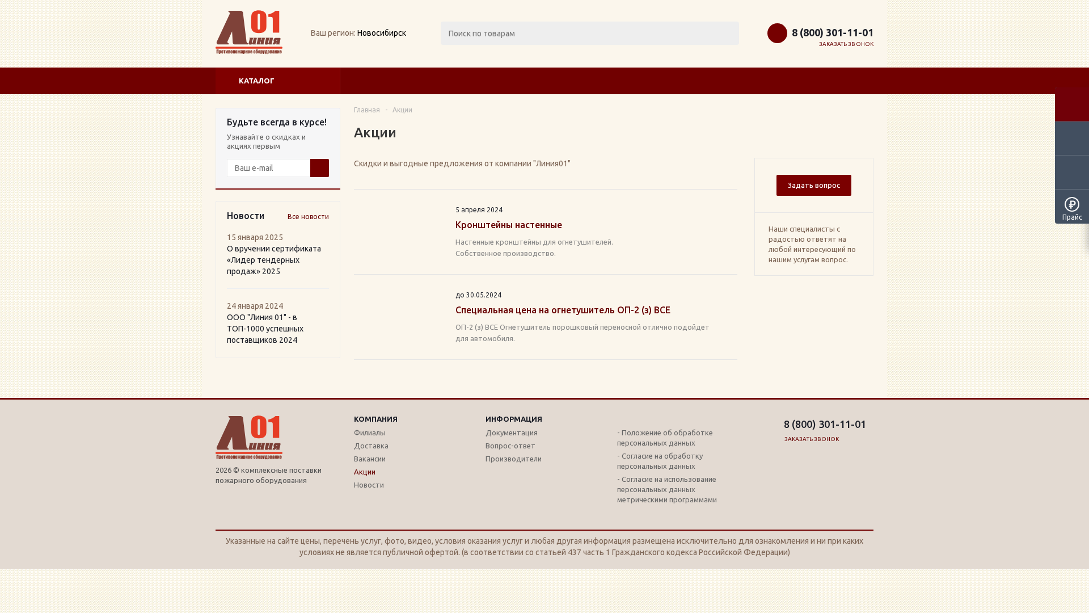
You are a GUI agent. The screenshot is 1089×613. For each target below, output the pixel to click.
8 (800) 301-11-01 (832, 32)
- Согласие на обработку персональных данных (660, 461)
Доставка (371, 446)
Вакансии (370, 459)
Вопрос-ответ (510, 446)
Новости (369, 485)
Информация (514, 419)
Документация (512, 432)
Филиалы (370, 432)
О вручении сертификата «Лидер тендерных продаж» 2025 (274, 260)
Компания (376, 419)
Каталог (257, 81)
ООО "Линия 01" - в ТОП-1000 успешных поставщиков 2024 (265, 329)
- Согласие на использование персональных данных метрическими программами (667, 489)
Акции (364, 472)
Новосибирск (381, 32)
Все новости (308, 216)
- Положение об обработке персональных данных (665, 438)
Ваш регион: (333, 32)
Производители (514, 459)
